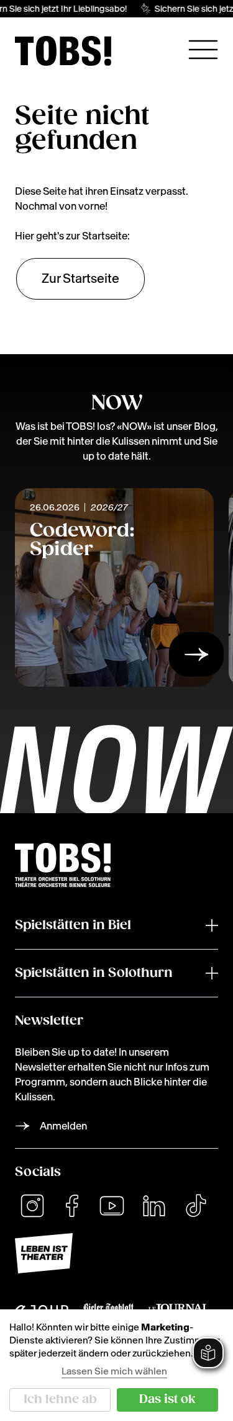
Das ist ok (167, 1399)
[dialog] (116, 1365)
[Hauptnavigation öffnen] (203, 49)
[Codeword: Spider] (196, 658)
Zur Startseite (80, 278)
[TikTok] (195, 1206)
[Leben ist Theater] (116, 1253)
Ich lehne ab (60, 1399)
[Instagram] (32, 1205)
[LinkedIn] (154, 1205)
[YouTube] (111, 1205)
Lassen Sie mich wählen (114, 1371)
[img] (63, 51)
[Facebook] (72, 1205)
